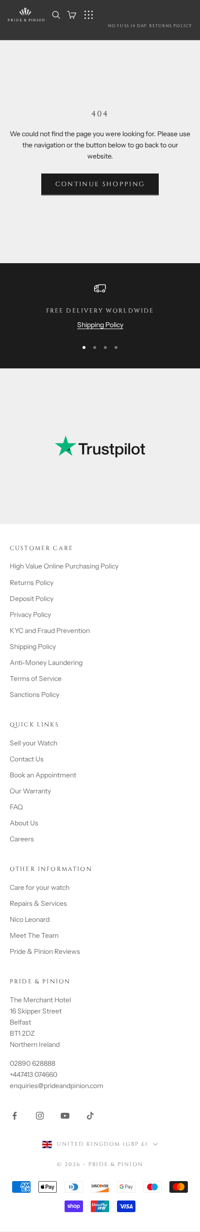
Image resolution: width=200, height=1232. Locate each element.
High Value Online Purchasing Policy (64, 566)
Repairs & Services (38, 903)
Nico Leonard (30, 919)
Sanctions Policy (34, 694)
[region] (100, 307)
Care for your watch (39, 887)
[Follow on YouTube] (65, 1116)
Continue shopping (100, 184)
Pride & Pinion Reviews (45, 951)
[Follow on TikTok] (90, 1116)
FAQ (16, 807)
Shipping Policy (100, 324)
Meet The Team (34, 935)
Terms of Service (36, 678)
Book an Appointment (43, 775)
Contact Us (27, 759)
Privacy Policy (30, 614)
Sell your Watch (33, 743)
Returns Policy (31, 582)
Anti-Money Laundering (46, 662)
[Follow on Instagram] (40, 1116)
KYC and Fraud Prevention (50, 630)
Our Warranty (30, 791)
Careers (22, 839)
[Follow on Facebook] (14, 1116)
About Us (24, 823)
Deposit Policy (31, 598)
